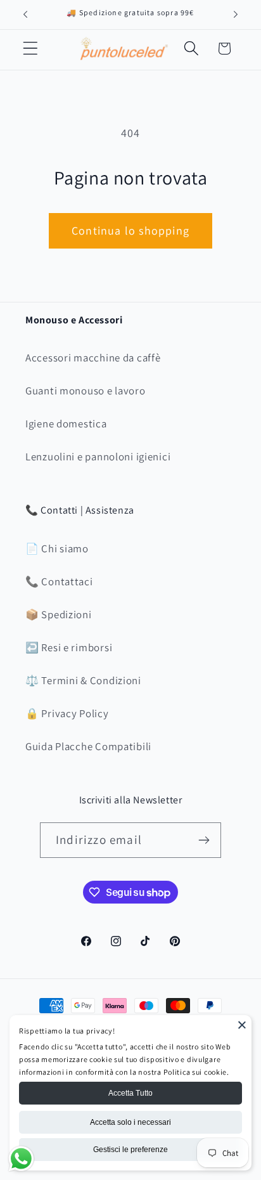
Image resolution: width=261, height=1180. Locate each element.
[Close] (241, 1024)
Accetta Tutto (130, 1093)
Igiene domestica (66, 424)
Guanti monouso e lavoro (85, 391)
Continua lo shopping (130, 230)
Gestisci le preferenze (130, 1149)
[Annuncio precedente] (25, 15)
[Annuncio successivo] (236, 15)
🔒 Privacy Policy (67, 713)
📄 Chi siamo (57, 548)
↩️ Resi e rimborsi (68, 647)
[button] (31, 48)
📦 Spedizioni (58, 614)
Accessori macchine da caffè (92, 358)
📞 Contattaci (59, 581)
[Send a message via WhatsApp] (21, 1159)
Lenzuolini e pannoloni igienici (97, 457)
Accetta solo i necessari (130, 1122)
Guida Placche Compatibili (88, 746)
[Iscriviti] (203, 840)
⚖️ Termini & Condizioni (83, 680)
